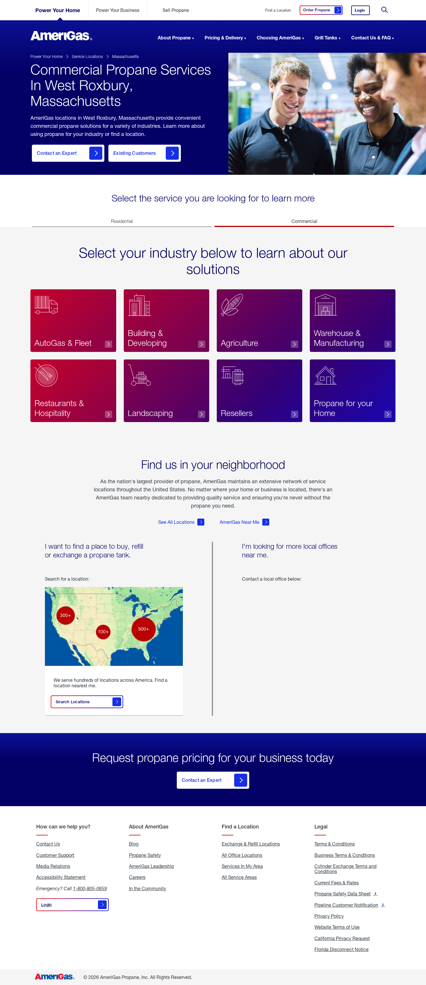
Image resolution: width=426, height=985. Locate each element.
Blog (134, 843)
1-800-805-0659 (90, 888)
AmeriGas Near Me (239, 522)
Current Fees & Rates (336, 882)
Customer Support (55, 855)
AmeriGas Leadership (151, 866)
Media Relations (53, 866)
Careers (137, 877)
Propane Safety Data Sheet (346, 893)
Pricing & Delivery (224, 37)
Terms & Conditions (334, 843)
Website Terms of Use (337, 927)
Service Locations (87, 56)
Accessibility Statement (60, 877)
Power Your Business (117, 10)
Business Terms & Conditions (344, 855)
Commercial (304, 221)
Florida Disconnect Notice (341, 949)
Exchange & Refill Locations (251, 843)
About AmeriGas (148, 827)
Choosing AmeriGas (279, 37)
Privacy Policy (329, 916)
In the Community (147, 888)
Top (419, 951)
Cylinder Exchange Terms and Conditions (345, 869)
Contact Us (48, 843)
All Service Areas (239, 877)
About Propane (174, 37)
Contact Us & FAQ (371, 37)
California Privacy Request (342, 938)
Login (362, 11)
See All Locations (176, 522)
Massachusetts (125, 56)
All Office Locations (242, 855)
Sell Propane (176, 10)
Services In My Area (242, 866)
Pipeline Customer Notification (349, 905)
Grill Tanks (326, 37)
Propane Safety (145, 855)
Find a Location (278, 10)
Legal (320, 827)
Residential (122, 221)
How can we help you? (63, 827)
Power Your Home (57, 10)
